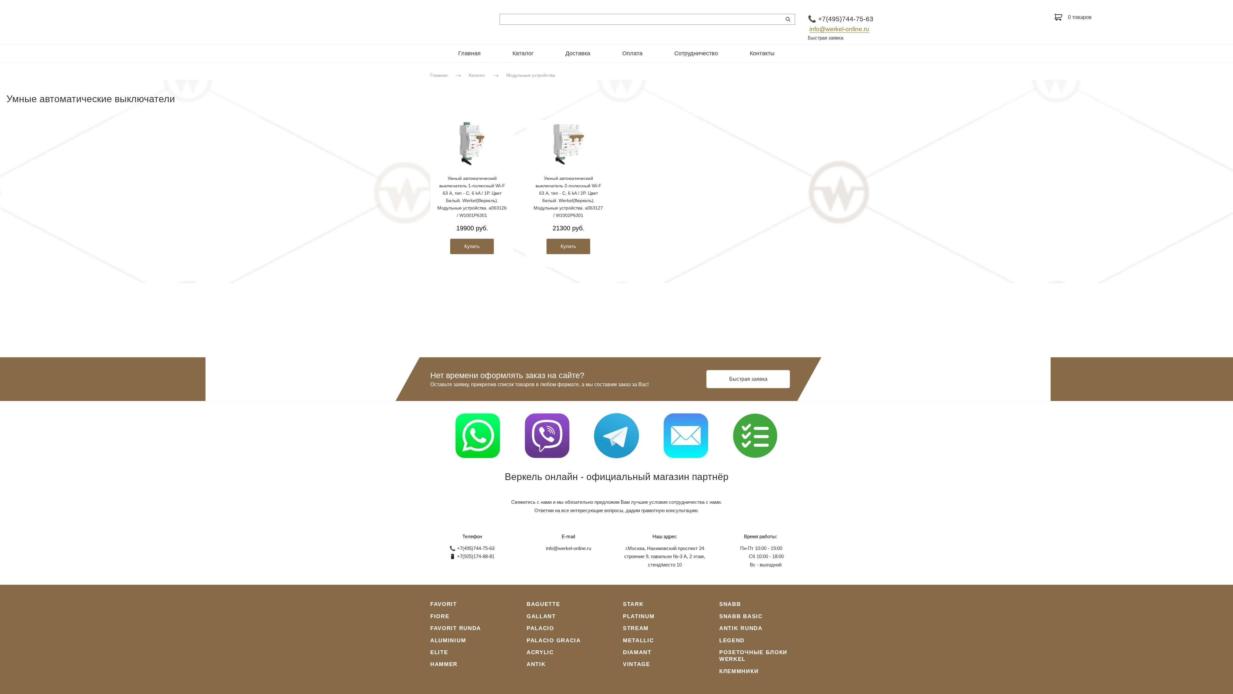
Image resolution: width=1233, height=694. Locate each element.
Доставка (577, 53)
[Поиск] (788, 19)
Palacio (540, 628)
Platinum (639, 616)
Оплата (632, 53)
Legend (732, 640)
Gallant (541, 616)
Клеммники (738, 671)
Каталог (523, 53)
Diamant (637, 652)
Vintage (636, 664)
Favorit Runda (455, 628)
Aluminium (448, 640)
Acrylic (540, 652)
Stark (633, 604)
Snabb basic (741, 616)
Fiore (440, 616)
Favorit (443, 604)
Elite (439, 652)
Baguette (543, 604)
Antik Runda (741, 628)
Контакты (762, 53)
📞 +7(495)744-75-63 (840, 18)
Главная (469, 53)
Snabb (730, 604)
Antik (536, 664)
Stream (636, 628)
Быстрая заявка (825, 37)
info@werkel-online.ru (839, 29)
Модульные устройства (530, 75)
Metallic (638, 640)
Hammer (444, 664)
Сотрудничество (696, 53)
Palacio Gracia (554, 640)
